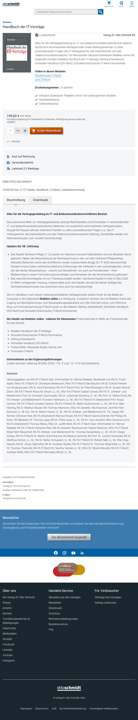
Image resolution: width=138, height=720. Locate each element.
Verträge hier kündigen (108, 597)
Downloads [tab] (40, 200)
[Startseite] (69, 690)
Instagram (9, 660)
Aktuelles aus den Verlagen (65, 597)
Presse (7, 602)
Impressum (26, 708)
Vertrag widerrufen (105, 602)
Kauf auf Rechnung (23, 156)
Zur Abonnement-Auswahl (69, 537)
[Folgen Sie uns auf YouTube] (73, 552)
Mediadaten (10, 633)
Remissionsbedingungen (63, 618)
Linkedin (8, 649)
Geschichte (9, 628)
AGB (54, 708)
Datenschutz (41, 708)
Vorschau (54, 613)
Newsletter (55, 602)
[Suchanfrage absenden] (100, 11)
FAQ (51, 629)
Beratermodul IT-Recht (48, 75)
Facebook (8, 644)
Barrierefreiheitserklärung (73, 708)
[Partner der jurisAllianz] (69, 570)
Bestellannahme (58, 624)
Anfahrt (7, 608)
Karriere (7, 613)
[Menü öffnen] (132, 3)
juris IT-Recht (42, 79)
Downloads (55, 608)
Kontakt (7, 639)
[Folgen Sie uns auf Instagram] (65, 552)
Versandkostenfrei (22, 162)
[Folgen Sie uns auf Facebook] (56, 552)
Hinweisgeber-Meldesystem (103, 708)
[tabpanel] (69, 333)
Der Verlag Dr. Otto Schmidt (19, 597)
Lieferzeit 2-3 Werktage (25, 168)
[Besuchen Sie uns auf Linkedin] (82, 552)
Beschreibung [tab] (16, 200)
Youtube (7, 655)
